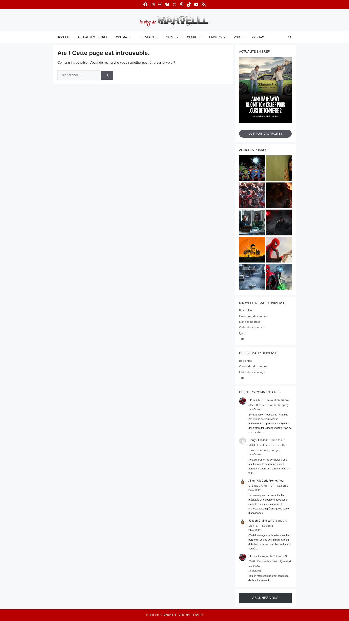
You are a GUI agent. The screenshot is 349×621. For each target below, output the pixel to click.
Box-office (245, 310)
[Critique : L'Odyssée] (279, 196)
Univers (215, 37)
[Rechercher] (107, 75)
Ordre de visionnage (252, 327)
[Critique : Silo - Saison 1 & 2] (252, 250)
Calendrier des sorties (253, 316)
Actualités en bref (93, 37)
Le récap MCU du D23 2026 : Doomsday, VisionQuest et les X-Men (269, 561)
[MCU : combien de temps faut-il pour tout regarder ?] (252, 223)
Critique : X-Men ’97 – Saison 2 (268, 485)
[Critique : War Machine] (279, 223)
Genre (192, 37)
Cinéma (121, 37)
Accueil (63, 37)
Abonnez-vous (265, 598)
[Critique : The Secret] (252, 277)
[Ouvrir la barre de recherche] (290, 37)
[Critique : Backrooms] (279, 168)
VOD (237, 37)
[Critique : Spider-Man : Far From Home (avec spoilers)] (279, 277)
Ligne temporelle (250, 321)
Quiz (242, 333)
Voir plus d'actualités (265, 133)
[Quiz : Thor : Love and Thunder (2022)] (252, 196)
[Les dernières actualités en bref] (279, 250)
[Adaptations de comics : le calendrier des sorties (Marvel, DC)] (252, 168)
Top (241, 338)
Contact (259, 37)
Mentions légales (191, 615)
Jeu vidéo (146, 37)
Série (170, 37)
